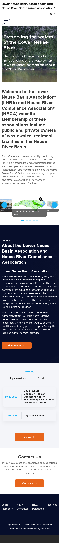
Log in (51, 14)
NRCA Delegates (22, 507)
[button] (41, 200)
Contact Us (29, 483)
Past (41, 378)
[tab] (18, 378)
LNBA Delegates (38, 507)
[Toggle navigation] (6, 22)
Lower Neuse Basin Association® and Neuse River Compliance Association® (28, 6)
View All (30, 437)
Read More (17, 345)
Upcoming (18, 378)
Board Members (7, 507)
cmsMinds (45, 529)
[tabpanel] (29, 414)
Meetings (52, 505)
